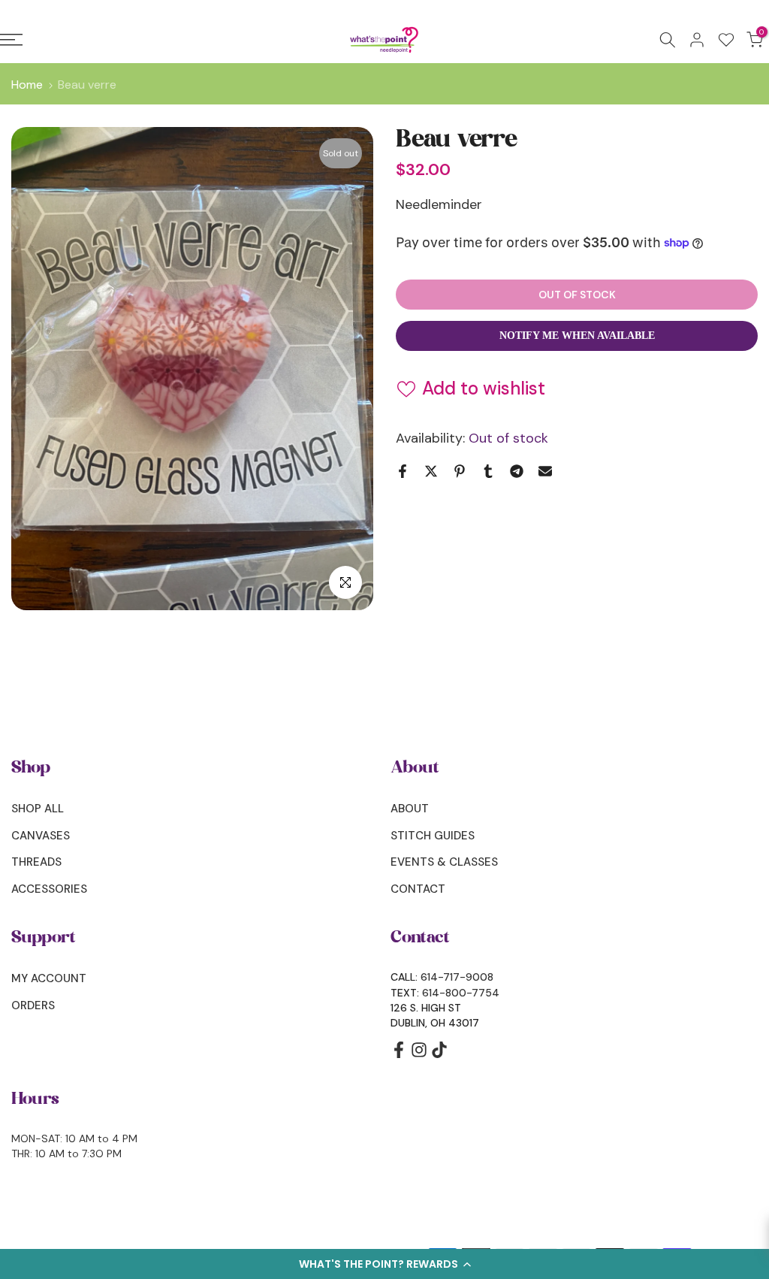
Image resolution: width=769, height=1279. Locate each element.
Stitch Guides (433, 835)
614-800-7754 (460, 992)
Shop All (37, 808)
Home (27, 85)
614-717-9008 (457, 977)
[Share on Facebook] (402, 471)
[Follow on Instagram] (419, 1055)
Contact (418, 889)
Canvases (40, 835)
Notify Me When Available (577, 335)
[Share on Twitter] (431, 471)
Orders (33, 1005)
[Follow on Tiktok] (439, 1055)
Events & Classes (444, 861)
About (410, 808)
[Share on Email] (545, 471)
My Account (48, 978)
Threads (36, 861)
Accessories (49, 889)
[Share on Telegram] (516, 471)
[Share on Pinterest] (459, 471)
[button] (384, 1264)
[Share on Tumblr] (488, 471)
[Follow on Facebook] (399, 1055)
